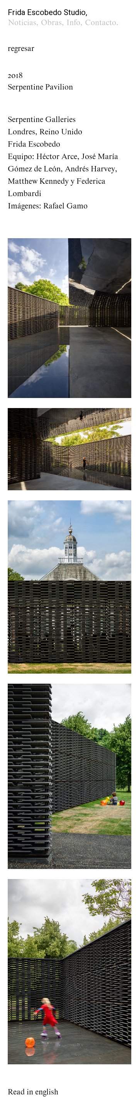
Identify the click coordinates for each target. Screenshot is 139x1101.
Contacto (100, 22)
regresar (21, 48)
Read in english (33, 1092)
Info (73, 22)
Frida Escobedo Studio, (47, 12)
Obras (51, 22)
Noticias (22, 22)
